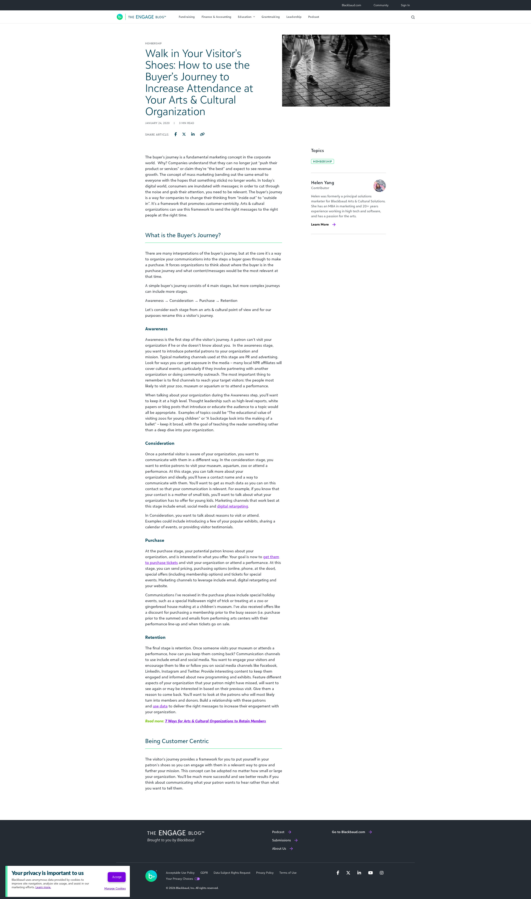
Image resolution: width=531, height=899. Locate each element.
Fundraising (187, 16)
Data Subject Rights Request (232, 872)
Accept (116, 877)
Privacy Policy (265, 872)
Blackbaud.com (351, 5)
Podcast (313, 16)
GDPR (204, 872)
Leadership (294, 16)
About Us (279, 848)
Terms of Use (288, 872)
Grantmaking (271, 16)
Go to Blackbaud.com (348, 832)
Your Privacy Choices (179, 878)
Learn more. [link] (43, 887)
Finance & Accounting (216, 16)
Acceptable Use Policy (180, 872)
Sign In (405, 5)
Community (381, 5)
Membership (322, 161)
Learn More (320, 224)
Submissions (281, 840)
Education (244, 16)
